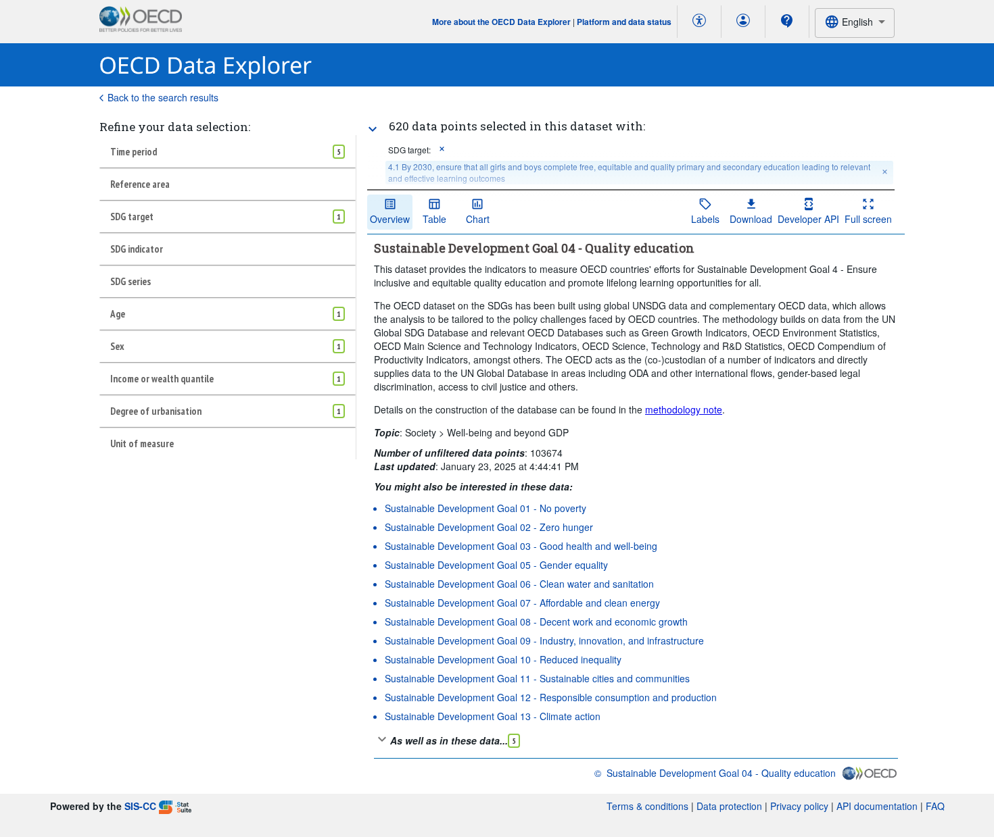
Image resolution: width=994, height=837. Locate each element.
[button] (441, 149)
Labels (705, 219)
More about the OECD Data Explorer (501, 22)
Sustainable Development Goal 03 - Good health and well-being (521, 546)
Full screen (868, 219)
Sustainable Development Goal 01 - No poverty (485, 508)
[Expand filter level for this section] (372, 129)
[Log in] (743, 21)
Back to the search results (163, 97)
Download (751, 219)
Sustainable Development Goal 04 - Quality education (721, 773)
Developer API (808, 219)
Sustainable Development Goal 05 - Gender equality (496, 565)
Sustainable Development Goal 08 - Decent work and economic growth (536, 621)
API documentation (877, 806)
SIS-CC (140, 806)
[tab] (227, 151)
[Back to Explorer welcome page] (205, 65)
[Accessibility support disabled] (699, 21)
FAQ (935, 806)
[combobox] (855, 22)
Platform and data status (624, 22)
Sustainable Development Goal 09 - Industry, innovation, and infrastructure (544, 640)
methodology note (683, 409)
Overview (390, 219)
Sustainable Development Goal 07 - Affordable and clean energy (522, 602)
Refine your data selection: (174, 126)
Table (434, 219)
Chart (478, 219)
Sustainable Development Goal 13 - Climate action (492, 716)
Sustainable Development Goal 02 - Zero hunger (489, 527)
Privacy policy (799, 806)
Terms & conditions (647, 806)
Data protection (729, 806)
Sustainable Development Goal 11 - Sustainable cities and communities (537, 678)
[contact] (787, 21)
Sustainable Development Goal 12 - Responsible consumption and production (551, 697)
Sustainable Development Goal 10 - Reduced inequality (503, 659)
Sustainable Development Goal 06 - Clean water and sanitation (519, 583)
